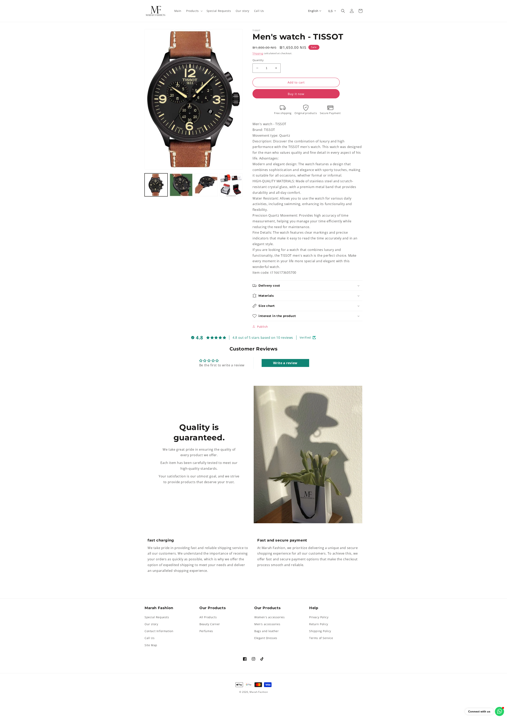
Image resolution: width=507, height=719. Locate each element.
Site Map (151, 645)
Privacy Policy (318, 617)
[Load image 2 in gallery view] (181, 184)
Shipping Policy (320, 631)
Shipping (258, 53)
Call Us (149, 638)
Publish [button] (262, 326)
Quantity (258, 60)
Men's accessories (267, 624)
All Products (208, 617)
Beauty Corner (209, 624)
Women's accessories (269, 617)
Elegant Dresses (265, 638)
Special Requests (157, 617)
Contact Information (159, 631)
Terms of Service (321, 638)
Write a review (285, 363)
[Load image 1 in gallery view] (156, 184)
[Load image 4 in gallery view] (231, 184)
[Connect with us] (499, 711)
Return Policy (318, 624)
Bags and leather (266, 631)
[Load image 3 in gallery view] (206, 184)
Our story (151, 624)
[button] (194, 11)
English (313, 11)
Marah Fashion (259, 692)
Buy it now (296, 94)
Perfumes (206, 631)
